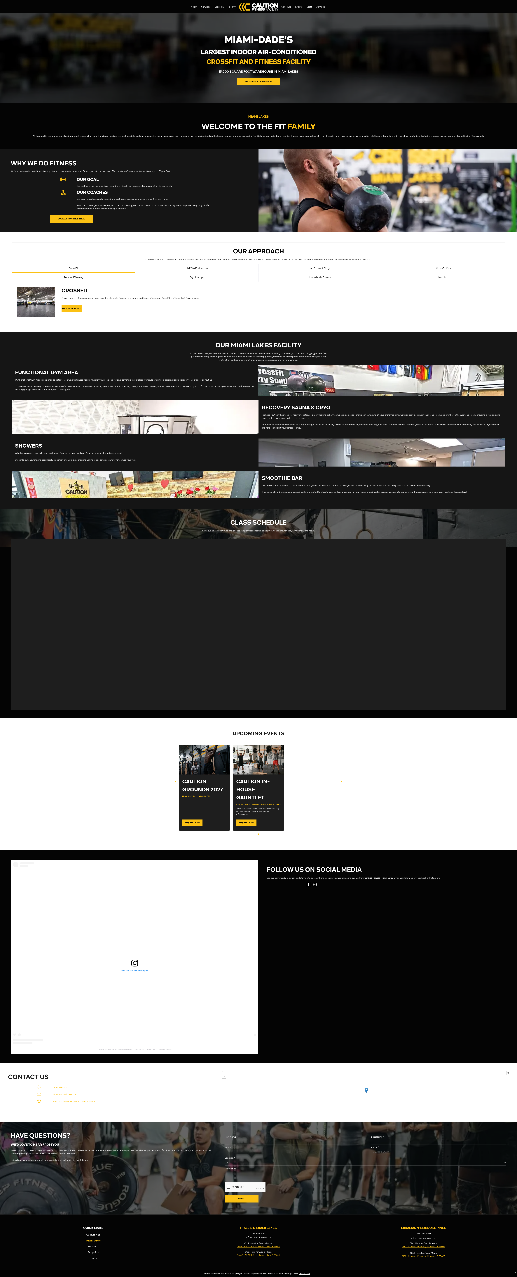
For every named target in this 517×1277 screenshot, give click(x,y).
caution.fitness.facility (135, 1049)
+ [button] (224, 1073)
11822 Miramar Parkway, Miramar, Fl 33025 (423, 1247)
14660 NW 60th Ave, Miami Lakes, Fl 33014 (74, 1102)
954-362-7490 (424, 1234)
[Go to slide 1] (258, 834)
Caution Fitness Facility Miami (110, 1049)
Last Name (377, 1137)
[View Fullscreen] (224, 1082)
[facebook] (309, 885)
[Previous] (175, 781)
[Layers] (508, 1073)
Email (228, 1147)
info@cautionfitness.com (65, 1095)
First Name (231, 1137)
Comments (230, 1168)
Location (230, 1158)
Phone (375, 1147)
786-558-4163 (60, 1088)
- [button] (224, 1076)
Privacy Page (304, 1273)
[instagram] (315, 885)
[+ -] (366, 1093)
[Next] (342, 781)
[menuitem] (194, 7)
